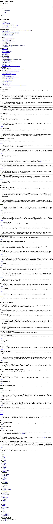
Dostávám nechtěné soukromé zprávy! (7, 65)
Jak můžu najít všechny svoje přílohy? (7, 81)
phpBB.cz (6, 520)
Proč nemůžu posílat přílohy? (6, 43)
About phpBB (23, 433)
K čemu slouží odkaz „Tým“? (6, 62)
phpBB (41, 161)
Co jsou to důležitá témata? (5, 53)
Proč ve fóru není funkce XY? (6, 84)
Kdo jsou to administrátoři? (5, 57)
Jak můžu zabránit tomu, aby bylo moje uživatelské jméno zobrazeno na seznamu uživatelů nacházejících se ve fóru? (17, 30)
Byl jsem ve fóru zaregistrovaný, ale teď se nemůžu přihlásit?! (10, 25)
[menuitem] (7, 10)
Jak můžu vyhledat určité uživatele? (6, 73)
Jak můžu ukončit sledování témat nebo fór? (7, 78)
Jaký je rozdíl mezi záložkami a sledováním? (8, 76)
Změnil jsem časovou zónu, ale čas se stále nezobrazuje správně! (10, 32)
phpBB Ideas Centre (42, 437)
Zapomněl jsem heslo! (5, 26)
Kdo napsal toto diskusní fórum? (6, 83)
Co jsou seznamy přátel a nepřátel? (6, 68)
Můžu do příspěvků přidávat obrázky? (7, 51)
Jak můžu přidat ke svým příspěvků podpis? (7, 39)
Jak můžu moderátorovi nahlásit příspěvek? (7, 44)
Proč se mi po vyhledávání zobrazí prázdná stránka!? (9, 72)
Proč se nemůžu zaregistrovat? (6, 23)
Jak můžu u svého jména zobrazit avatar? (7, 34)
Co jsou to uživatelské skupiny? (6, 58)
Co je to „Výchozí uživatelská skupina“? (7, 61)
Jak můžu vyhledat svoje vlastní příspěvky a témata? (9, 74)
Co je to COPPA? (4, 22)
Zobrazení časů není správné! (6, 31)
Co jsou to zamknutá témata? (6, 54)
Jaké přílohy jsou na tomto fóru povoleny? (7, 80)
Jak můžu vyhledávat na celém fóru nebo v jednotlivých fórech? (10, 71)
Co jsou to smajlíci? (4, 50)
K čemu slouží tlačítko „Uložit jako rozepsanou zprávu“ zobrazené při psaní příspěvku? (13, 45)
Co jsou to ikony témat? (5, 55)
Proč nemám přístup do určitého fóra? (7, 42)
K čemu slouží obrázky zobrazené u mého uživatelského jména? (10, 33)
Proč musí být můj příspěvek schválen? (7, 46)
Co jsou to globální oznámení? (6, 52)
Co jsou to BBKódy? (5, 49)
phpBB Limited (30, 432)
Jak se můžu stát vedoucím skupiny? (6, 60)
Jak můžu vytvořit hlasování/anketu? (7, 40)
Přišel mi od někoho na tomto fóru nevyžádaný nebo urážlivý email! (11, 66)
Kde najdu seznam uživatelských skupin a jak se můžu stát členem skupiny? (12, 59)
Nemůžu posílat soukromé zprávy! (6, 64)
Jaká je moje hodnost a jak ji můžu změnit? (7, 35)
